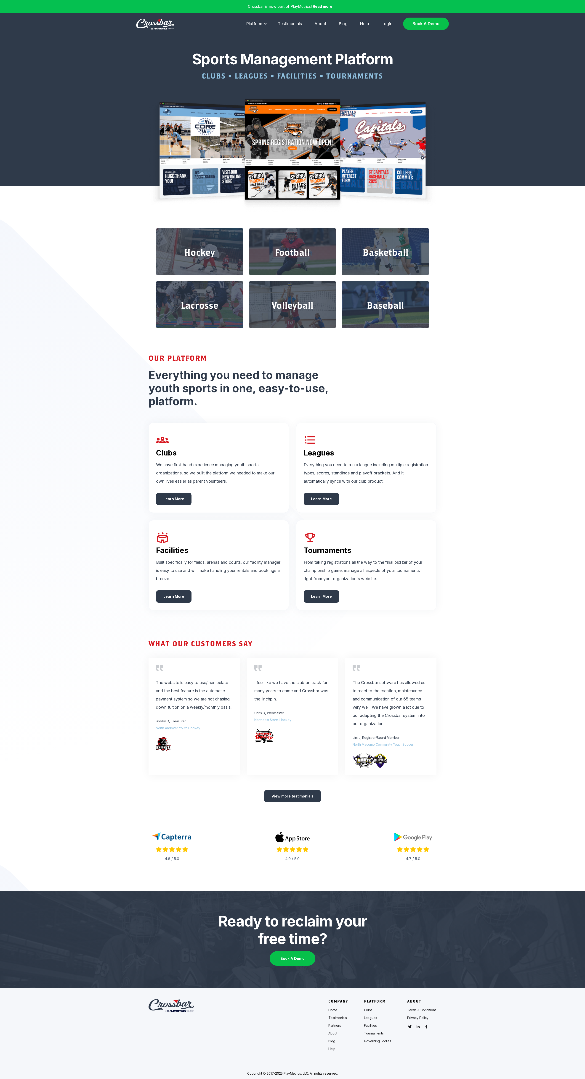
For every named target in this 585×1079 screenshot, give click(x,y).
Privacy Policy (417, 1018)
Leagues (370, 1018)
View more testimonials (292, 796)
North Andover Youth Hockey (178, 728)
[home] (155, 24)
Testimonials (290, 23)
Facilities (370, 1025)
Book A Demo (425, 23)
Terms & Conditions (421, 1010)
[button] (257, 24)
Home (332, 1010)
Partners (334, 1025)
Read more (322, 6)
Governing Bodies (377, 1041)
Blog (343, 23)
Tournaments (374, 1033)
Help (364, 23)
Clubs (368, 1010)
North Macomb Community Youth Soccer (383, 744)
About (320, 23)
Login (386, 23)
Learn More (173, 499)
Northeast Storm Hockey (272, 720)
